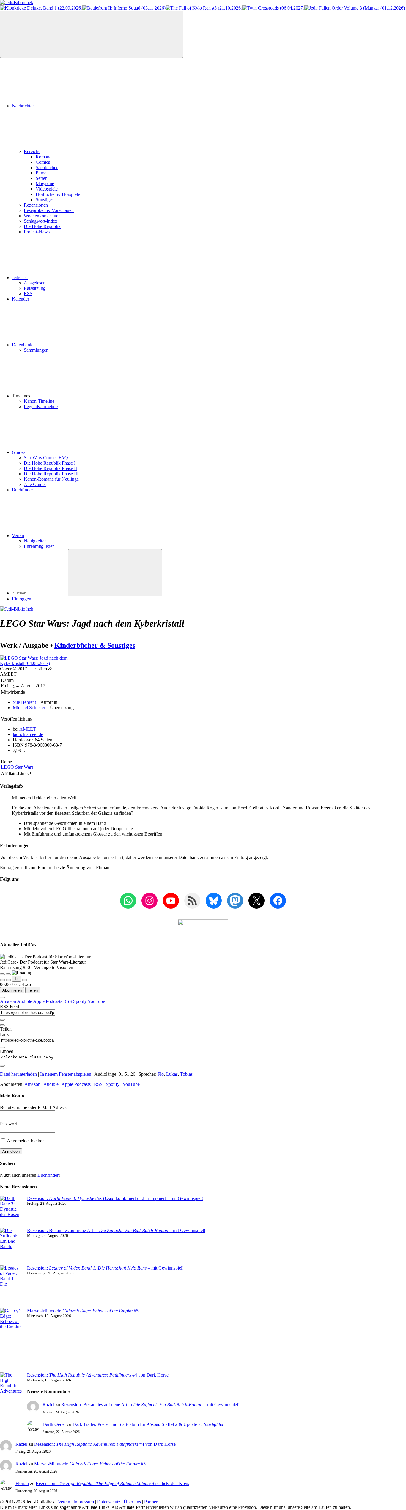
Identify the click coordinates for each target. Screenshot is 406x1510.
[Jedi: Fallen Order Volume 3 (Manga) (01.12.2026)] (354, 7)
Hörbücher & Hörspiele (58, 194)
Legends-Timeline (41, 406)
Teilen (33, 990)
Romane (43, 156)
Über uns (132, 1501)
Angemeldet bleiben (25, 1140)
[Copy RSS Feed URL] (2, 1020)
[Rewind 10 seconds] (8, 980)
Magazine (45, 183)
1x (16, 978)
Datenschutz (108, 1501)
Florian (22, 1483)
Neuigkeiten (35, 540)
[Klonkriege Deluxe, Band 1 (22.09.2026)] (41, 7)
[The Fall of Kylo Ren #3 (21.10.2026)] (204, 7)
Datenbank (22, 344)
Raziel (48, 1404)
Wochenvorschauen (42, 215)
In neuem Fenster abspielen (65, 1074)
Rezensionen (36, 204)
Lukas (172, 1074)
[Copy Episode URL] (2, 1047)
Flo (161, 1074)
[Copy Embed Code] (2, 1066)
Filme (41, 172)
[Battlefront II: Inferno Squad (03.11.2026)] (124, 7)
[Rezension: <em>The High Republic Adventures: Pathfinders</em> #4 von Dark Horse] (11, 1396)
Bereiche (32, 151)
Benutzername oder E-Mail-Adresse (33, 1107)
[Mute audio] (2, 980)
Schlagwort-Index (40, 221)
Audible (25, 1001)
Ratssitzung (34, 288)
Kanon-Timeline (39, 401)
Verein (18, 535)
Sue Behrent (24, 702)
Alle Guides (35, 484)
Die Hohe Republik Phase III (51, 473)
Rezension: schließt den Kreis (112, 1483)
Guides (18, 452)
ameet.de (28, 734)
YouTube (96, 1001)
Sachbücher (47, 167)
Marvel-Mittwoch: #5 (83, 1310)
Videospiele (47, 188)
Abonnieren (12, 990)
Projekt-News (37, 231)
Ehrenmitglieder (39, 546)
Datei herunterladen (18, 1074)
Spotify (80, 1001)
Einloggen (21, 598)
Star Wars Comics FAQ (46, 457)
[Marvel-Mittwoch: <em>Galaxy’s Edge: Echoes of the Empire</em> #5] (11, 1340)
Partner (151, 1501)
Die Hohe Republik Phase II (50, 468)
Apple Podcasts (48, 1001)
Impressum (83, 1501)
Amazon (8, 1001)
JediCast (20, 277)
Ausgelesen (34, 282)
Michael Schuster (29, 707)
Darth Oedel (54, 1424)
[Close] (2, 997)
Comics (43, 162)
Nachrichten (23, 105)
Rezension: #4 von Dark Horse (98, 1374)
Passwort (8, 1123)
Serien (42, 178)
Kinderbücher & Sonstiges (94, 645)
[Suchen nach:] (40, 592)
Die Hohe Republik (42, 226)
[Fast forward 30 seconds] (24, 980)
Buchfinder (22, 489)
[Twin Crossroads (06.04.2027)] (273, 7)
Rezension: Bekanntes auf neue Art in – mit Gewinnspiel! (116, 1230)
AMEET (27, 729)
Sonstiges (44, 199)
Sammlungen (36, 350)
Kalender (20, 298)
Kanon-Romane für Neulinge (51, 479)
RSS (28, 293)
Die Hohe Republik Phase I (49, 462)
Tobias (186, 1074)
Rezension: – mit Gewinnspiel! (105, 1267)
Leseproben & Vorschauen (49, 210)
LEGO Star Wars (17, 767)
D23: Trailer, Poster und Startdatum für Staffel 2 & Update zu (148, 1424)
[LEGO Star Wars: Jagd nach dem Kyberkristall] (34, 663)
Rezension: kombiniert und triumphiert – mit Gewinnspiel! (115, 1198)
